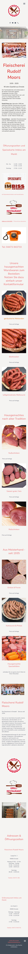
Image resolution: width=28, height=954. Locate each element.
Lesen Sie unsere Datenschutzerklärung (14, 941)
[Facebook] (10, 23)
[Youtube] (12, 23)
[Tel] (18, 23)
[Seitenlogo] (14, 11)
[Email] (15, 23)
